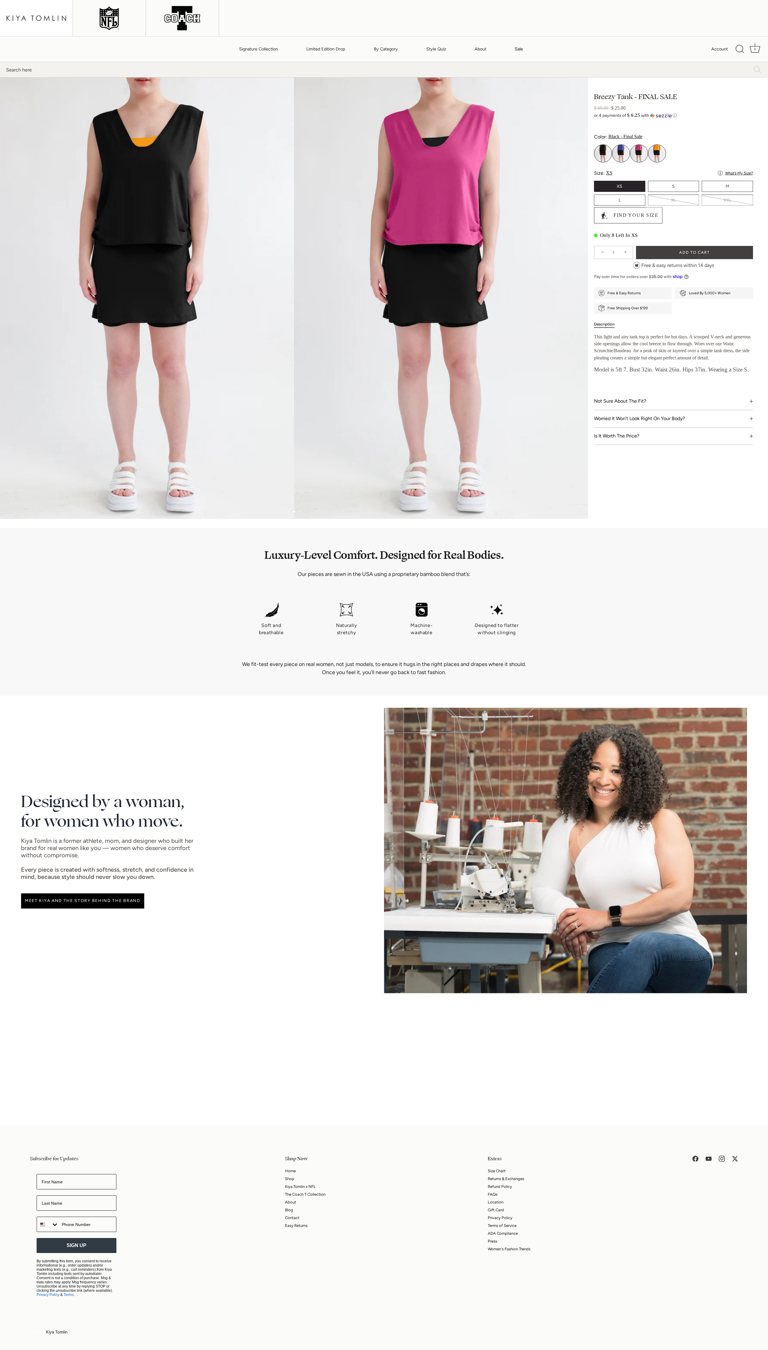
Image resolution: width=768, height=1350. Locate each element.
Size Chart (497, 1171)
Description (604, 324)
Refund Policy (500, 1186)
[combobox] (48, 1224)
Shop (289, 1178)
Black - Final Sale (603, 153)
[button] (673, 115)
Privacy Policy (48, 1295)
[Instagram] (722, 1158)
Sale (519, 49)
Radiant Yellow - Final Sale (657, 153)
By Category (386, 49)
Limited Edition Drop (325, 49)
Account (719, 49)
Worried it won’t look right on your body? (639, 418)
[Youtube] (709, 1158)
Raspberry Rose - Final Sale (639, 153)
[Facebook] (695, 1158)
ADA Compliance (503, 1233)
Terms (69, 1295)
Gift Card (496, 1210)
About (480, 49)
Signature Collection (258, 49)
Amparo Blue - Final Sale (621, 153)
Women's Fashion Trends (509, 1249)
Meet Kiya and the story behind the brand (82, 900)
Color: (618, 137)
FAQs (492, 1194)
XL (673, 200)
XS (619, 186)
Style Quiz (436, 49)
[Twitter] (735, 1158)
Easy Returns (296, 1225)
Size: (673, 173)
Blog (289, 1210)
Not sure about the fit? (620, 401)
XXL (727, 200)
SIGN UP (76, 1245)
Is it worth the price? (616, 436)
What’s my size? (739, 173)
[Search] (739, 49)
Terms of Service (502, 1225)
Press (492, 1241)
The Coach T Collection (305, 1194)
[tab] (607, 324)
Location (495, 1202)
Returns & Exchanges (506, 1178)
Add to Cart (694, 252)
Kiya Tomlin (57, 1332)
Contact (292, 1217)
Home (290, 1171)
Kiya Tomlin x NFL (300, 1186)
